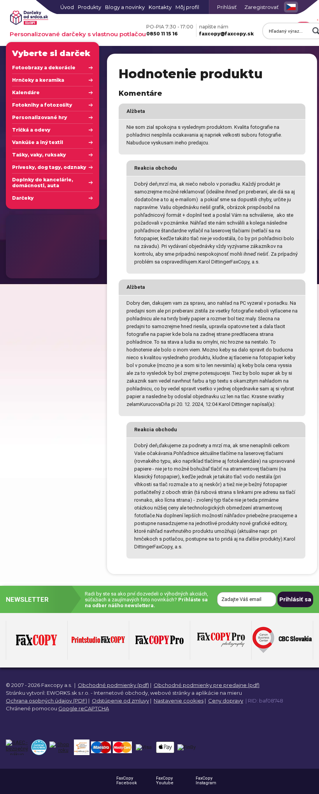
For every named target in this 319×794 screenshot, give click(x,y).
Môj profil (187, 7)
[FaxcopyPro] (159, 640)
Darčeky (22, 198)
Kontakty (160, 7)
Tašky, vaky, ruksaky (39, 155)
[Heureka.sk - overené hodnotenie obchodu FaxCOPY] (38, 747)
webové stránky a (172, 693)
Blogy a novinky (125, 7)
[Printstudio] (98, 640)
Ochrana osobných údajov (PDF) (46, 700)
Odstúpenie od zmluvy (120, 700)
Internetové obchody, (121, 693)
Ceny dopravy (225, 700)
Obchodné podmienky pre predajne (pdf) (206, 685)
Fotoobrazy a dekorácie (43, 67)
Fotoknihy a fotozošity (42, 105)
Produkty (89, 7)
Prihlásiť (227, 7)
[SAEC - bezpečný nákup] (17, 747)
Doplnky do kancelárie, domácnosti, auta (42, 182)
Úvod (67, 7)
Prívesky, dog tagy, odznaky (49, 167)
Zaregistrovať (261, 7)
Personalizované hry (39, 117)
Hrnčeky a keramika (38, 80)
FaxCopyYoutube (165, 780)
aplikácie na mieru (219, 693)
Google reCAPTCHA (83, 708)
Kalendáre (26, 92)
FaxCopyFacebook (126, 780)
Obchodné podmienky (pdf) (113, 685)
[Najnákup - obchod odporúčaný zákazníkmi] (81, 747)
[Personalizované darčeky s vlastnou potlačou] (29, 18)
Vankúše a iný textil (37, 142)
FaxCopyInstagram (206, 780)
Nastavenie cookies (178, 700)
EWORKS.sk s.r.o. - (70, 693)
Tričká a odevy (31, 130)
